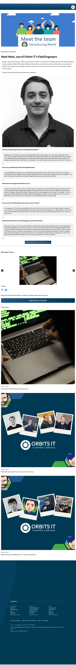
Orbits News (13, 51)
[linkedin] (6, 290)
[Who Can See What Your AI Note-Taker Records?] (38, 270)
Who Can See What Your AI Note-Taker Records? (14, 389)
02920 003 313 (15, 614)
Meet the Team (5, 51)
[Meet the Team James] (38, 393)
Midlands (31, 606)
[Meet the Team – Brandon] (38, 476)
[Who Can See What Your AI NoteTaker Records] (38, 311)
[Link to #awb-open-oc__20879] (73, 7)
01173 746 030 (54, 614)
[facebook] (2, 290)
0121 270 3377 (34, 614)
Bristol (50, 606)
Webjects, (16, 631)
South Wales (13, 606)
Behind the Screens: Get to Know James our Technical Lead (17, 472)
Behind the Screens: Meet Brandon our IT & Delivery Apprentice (18, 554)
